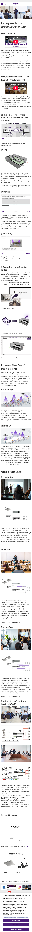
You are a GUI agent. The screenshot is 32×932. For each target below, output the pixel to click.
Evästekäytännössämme (22, 917)
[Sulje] (29, 895)
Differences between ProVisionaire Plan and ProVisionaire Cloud (13, 144)
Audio (6, 881)
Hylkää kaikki (16, 925)
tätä (11, 914)
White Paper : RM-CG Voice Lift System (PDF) (13, 846)
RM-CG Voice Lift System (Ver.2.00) (10, 622)
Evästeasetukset (16, 920)
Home (2, 881)
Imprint (5, 917)
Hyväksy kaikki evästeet (16, 929)
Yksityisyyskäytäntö (11, 917)
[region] (16, 912)
